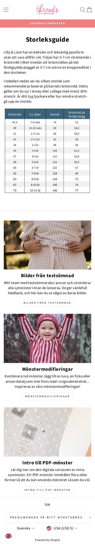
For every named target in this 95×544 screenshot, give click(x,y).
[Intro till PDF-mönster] (47, 432)
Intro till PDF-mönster (47, 490)
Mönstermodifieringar (47, 396)
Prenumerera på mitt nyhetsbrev (46, 517)
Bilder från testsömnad (47, 303)
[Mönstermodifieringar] (47, 338)
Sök (47, 504)
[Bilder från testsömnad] (47, 245)
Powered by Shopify (47, 540)
